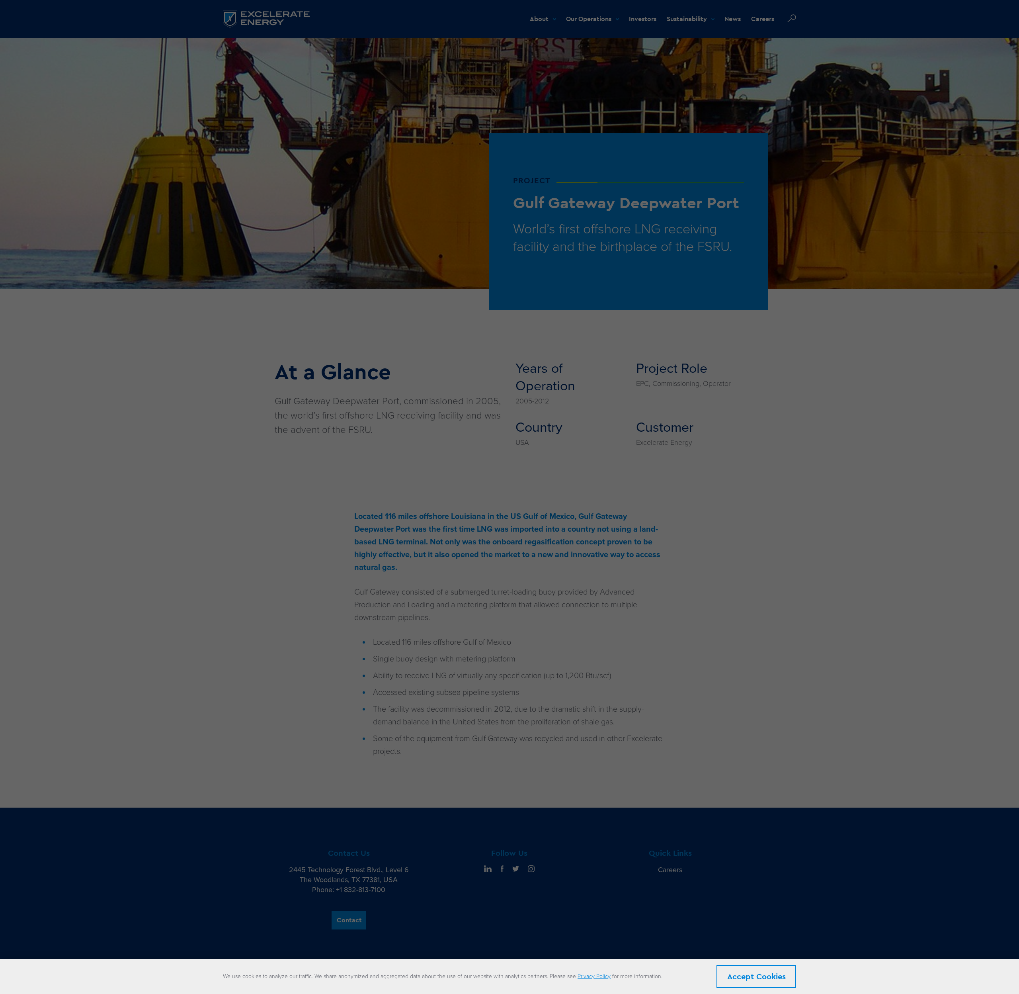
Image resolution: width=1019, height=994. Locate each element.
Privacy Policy (594, 976)
